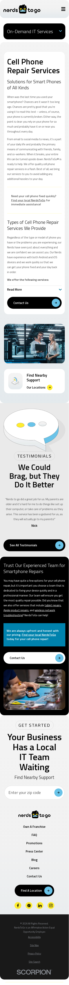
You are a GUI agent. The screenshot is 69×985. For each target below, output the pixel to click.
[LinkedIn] (40, 905)
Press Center (34, 851)
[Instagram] (51, 905)
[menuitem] (34, 937)
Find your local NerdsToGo (28, 200)
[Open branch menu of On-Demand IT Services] (60, 31)
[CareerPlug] (29, 905)
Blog (34, 859)
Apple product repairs (16, 610)
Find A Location (31, 890)
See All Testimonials (23, 545)
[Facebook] (17, 905)
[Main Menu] (63, 9)
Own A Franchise (34, 826)
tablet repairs (53, 605)
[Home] (21, 9)
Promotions (34, 843)
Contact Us (20, 303)
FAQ (34, 835)
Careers (34, 868)
